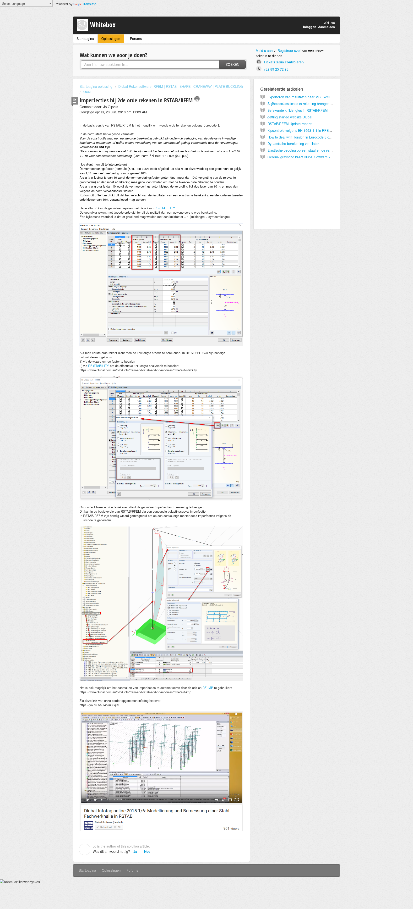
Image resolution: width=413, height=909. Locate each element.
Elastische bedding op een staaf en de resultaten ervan (309, 150)
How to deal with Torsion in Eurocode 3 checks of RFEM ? (311, 137)
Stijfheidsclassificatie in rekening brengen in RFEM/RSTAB (311, 103)
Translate (89, 3)
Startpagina (85, 38)
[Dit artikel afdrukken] (197, 98)
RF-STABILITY (164, 208)
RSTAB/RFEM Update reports (289, 123)
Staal (87, 91)
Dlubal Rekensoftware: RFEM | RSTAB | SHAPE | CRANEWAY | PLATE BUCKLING (180, 86)
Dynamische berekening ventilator (293, 143)
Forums (136, 38)
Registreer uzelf (289, 50)
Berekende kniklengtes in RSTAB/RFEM (297, 110)
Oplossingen (110, 38)
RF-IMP (207, 687)
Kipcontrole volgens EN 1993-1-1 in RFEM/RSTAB (305, 130)
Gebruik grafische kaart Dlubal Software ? (299, 157)
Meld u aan (264, 50)
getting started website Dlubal (289, 117)
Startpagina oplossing (96, 86)
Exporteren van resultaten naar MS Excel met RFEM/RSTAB (313, 96)
